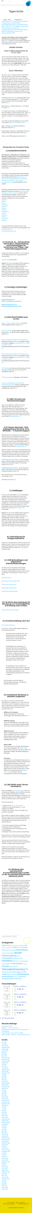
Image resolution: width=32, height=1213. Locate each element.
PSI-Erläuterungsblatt (7, 377)
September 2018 (6, 1151)
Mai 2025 (4, 1052)
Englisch (4, 203)
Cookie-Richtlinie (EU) (23, 1203)
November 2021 (5, 1102)
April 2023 (4, 1078)
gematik (18, 952)
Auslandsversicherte (22, 24)
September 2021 (6, 1103)
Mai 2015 (4, 1182)
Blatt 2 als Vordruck (6, 330)
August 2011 (5, 1189)
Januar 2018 (5, 1160)
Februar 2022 (5, 1097)
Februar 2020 (5, 1134)
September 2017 (6, 1161)
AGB (17, 1202)
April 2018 (4, 1156)
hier (8, 102)
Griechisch (4, 206)
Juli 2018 (4, 1153)
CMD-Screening (7, 577)
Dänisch (4, 201)
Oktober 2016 (5, 1170)
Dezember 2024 (5, 1057)
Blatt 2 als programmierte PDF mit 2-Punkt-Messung (15, 339)
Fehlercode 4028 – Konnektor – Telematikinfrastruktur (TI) (16, 1034)
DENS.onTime (13, 122)
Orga (19, 961)
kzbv (15, 29)
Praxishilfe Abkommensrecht (9, 231)
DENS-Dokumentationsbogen (10, 591)
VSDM (4, 974)
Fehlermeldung (21, 950)
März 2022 (4, 1095)
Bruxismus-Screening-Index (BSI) (11, 581)
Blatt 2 (7, 26)
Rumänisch (4, 215)
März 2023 (4, 1080)
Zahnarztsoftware (8, 976)
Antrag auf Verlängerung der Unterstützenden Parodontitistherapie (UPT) (15, 23)
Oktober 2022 (5, 1085)
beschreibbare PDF (20, 507)
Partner (12, 1202)
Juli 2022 (4, 1090)
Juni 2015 (4, 1180)
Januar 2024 (5, 1068)
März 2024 (4, 1066)
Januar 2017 (5, 1168)
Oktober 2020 (5, 1120)
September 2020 (6, 1122)
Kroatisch (4, 210)
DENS (15, 947)
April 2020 (4, 1131)
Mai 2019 (4, 1146)
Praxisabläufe (24, 961)
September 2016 (6, 1172)
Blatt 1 (3, 26)
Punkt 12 (7, 40)
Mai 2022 (4, 1093)
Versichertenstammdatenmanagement (12, 972)
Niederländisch (5, 211)
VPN (24, 972)
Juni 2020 (4, 1127)
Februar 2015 (5, 1187)
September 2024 (6, 1061)
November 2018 (5, 1149)
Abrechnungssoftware (14, 945)
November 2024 (5, 1059)
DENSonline (22, 122)
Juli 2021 (4, 1107)
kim (22, 958)
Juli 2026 (4, 1042)
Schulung (24, 963)
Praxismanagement (6, 963)
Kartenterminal (17, 958)
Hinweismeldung (9, 955)
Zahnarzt (14, 974)
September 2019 (6, 1143)
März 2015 (4, 1185)
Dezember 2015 (5, 1178)
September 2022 (6, 1086)
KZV (17, 961)
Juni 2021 (4, 1109)
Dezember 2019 (5, 1138)
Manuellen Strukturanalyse (9, 587)
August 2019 (5, 1144)
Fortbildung (4, 953)
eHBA (21, 947)
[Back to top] (29, 1209)
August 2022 (5, 1088)
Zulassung (18, 978)
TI (27, 969)
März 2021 (4, 1114)
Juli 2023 (4, 1074)
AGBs (14, 479)
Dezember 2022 (5, 1083)
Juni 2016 (4, 1173)
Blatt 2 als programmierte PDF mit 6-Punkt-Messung (15, 354)
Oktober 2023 (5, 1071)
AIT (21, 21)
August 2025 (5, 1050)
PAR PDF (4, 31)
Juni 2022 (4, 1091)
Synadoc (15, 966)
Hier (3, 111)
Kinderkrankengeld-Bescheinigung (10, 610)
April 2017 (4, 1165)
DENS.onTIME (23, 748)
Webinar (9, 974)
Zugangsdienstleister (8, 978)
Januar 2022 (5, 1098)
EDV (18, 947)
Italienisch (4, 208)
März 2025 (4, 1056)
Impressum (22, 1202)
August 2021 (5, 1105)
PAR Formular (23, 29)
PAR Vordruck (11, 31)
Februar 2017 (5, 1167)
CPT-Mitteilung (17, 26)
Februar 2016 (5, 1177)
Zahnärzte (16, 976)
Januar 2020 (5, 1136)
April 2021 (4, 1112)
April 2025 (4, 1054)
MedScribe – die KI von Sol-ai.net (10, 1027)
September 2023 (6, 1073)
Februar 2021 (5, 1115)
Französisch (5, 205)
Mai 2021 (4, 1110)
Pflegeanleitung (5, 259)
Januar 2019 (5, 1148)
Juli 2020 (4, 1126)
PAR (18, 29)
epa (10, 950)
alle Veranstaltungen (8, 1018)
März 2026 (4, 1044)
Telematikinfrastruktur (13, 969)
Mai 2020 (4, 1129)
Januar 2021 (5, 1117)
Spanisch (4, 216)
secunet (5, 966)
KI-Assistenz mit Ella (7, 1026)
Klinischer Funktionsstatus (9, 584)
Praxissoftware (16, 963)
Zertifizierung (22, 976)
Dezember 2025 (5, 1047)
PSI (19, 31)
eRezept (13, 950)
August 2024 (5, 1062)
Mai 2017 (4, 1163)
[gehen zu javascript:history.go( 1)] (27, 940)
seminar (11, 966)
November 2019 (5, 1139)
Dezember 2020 (5, 1119)
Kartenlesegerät (7, 958)
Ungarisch (4, 220)
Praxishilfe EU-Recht (7, 229)
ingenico (18, 955)
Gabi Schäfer (10, 953)
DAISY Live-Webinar (20, 986)
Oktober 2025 (5, 1049)
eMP (7, 950)
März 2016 (4, 1175)
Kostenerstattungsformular (8, 625)
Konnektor (7, 960)
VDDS (13, 33)
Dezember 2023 (5, 1069)
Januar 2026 (5, 1045)
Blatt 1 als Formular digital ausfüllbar (11, 323)
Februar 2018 (5, 1158)
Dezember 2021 (5, 1100)
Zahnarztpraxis (23, 974)
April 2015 (4, 1184)
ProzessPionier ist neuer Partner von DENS (12, 1033)
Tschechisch (5, 218)
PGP (8, 1202)
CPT (11, 26)
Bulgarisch (4, 199)
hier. (20, 99)
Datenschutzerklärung (9, 1203)
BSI (26, 945)
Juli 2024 (4, 1064)
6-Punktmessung (15, 21)
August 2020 (5, 1124)
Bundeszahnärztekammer (7, 947)
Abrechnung (6, 945)
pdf (16, 31)
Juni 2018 (4, 1155)
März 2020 (4, 1132)
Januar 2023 (5, 1081)
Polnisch (4, 213)
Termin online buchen (18, 790)
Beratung (22, 945)
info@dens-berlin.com (15, 416)
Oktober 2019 (5, 1141)
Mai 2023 (4, 1076)
